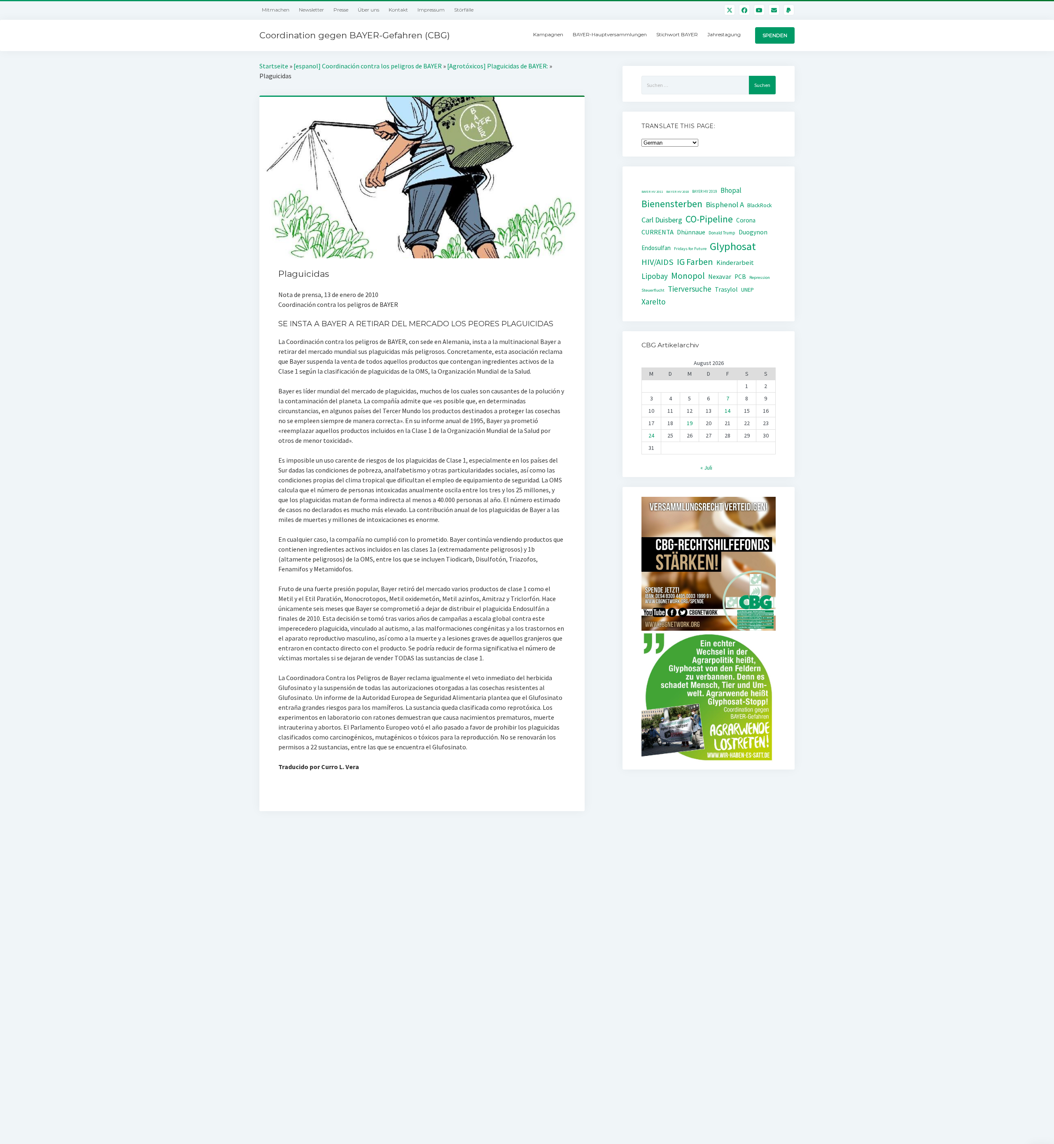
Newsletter (311, 10)
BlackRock (759, 205)
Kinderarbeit (735, 262)
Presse (340, 10)
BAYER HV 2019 (704, 191)
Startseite (273, 66)
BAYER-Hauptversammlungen (610, 34)
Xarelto (653, 301)
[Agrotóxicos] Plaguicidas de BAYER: (497, 66)
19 (690, 423)
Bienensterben (671, 203)
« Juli (706, 467)
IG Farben (695, 261)
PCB (740, 277)
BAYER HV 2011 (652, 191)
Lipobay (654, 276)
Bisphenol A (725, 204)
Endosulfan (656, 248)
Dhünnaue (691, 232)
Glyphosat (733, 246)
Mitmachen (275, 10)
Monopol (688, 275)
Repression (759, 277)
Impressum (431, 10)
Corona (746, 220)
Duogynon (753, 232)
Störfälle (463, 10)
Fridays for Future (690, 248)
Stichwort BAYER (677, 34)
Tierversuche (689, 289)
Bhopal (731, 190)
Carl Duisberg (661, 220)
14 (727, 410)
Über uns (368, 10)
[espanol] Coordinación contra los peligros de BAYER (368, 66)
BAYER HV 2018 (677, 191)
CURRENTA (657, 232)
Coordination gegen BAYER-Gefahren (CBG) (354, 35)
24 (651, 435)
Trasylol (726, 289)
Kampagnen (548, 34)
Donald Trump (722, 233)
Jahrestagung (724, 34)
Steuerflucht (653, 290)
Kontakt (398, 10)
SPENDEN (775, 35)
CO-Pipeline (709, 219)
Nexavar (719, 276)
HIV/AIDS (657, 262)
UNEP (747, 289)
